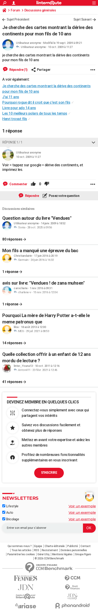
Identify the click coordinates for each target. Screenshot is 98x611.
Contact (85, 546)
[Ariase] (25, 605)
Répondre (31, 196)
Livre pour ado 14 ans (19, 108)
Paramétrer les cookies (21, 554)
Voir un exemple (82, 506)
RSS (36, 550)
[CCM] (72, 578)
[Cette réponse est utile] (33, 184)
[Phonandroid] (72, 605)
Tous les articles (21, 550)
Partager (44, 69)
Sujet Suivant (82, 19)
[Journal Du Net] (25, 587)
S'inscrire (49, 472)
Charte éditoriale (55, 546)
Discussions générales (40, 10)
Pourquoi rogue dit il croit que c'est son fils (36, 102)
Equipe (38, 546)
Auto (9, 512)
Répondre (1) (18, 69)
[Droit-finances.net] (72, 587)
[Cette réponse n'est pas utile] (47, 184)
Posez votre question (64, 196)
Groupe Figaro (83, 554)
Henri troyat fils (14, 119)
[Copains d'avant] (25, 596)
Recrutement (50, 550)
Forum (15, 10)
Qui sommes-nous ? (20, 546)
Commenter (18, 184)
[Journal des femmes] (25, 578)
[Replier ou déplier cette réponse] (93, 142)
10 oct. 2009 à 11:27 (60, 47)
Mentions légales (62, 554)
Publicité (72, 546)
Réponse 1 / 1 (12, 142)
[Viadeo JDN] (72, 596)
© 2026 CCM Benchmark (49, 558)
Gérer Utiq (43, 554)
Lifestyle (11, 506)
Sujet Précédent (18, 19)
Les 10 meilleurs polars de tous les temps (34, 113)
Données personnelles (74, 550)
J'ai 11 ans (10, 97)
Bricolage (12, 519)
